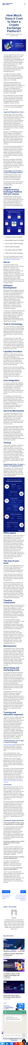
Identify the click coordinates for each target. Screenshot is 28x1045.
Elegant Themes (13, 1038)
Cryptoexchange (14, 35)
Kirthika (12, 34)
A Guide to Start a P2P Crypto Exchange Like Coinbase (11, 975)
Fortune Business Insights (9, 744)
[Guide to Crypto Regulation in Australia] (13, 945)
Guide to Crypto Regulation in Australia (13, 954)
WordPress (14, 1040)
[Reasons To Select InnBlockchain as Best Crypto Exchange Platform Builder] (13, 1007)
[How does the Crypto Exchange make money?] (13, 987)
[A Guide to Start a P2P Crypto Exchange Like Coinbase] (13, 965)
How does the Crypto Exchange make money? (12, 996)
